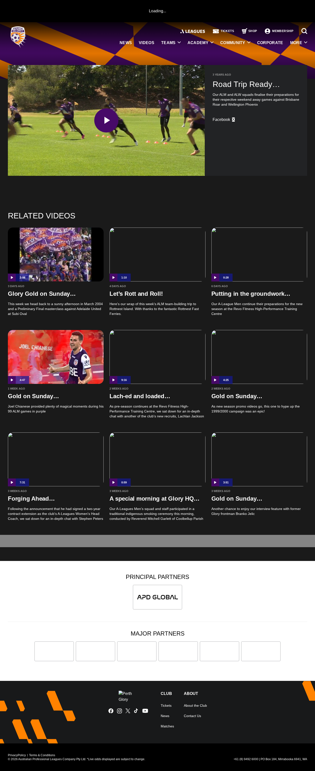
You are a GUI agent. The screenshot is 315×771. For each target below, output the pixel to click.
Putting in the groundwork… (250, 293)
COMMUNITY (232, 43)
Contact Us (192, 716)
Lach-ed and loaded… (140, 396)
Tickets (166, 705)
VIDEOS (146, 43)
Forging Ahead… (31, 498)
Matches (167, 726)
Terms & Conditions (42, 755)
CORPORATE (270, 43)
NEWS (126, 43)
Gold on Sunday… (33, 396)
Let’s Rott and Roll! (136, 293)
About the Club (195, 705)
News (165, 716)
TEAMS (168, 43)
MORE (296, 43)
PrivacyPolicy (17, 755)
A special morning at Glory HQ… (155, 498)
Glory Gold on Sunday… (42, 293)
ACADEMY (198, 43)
